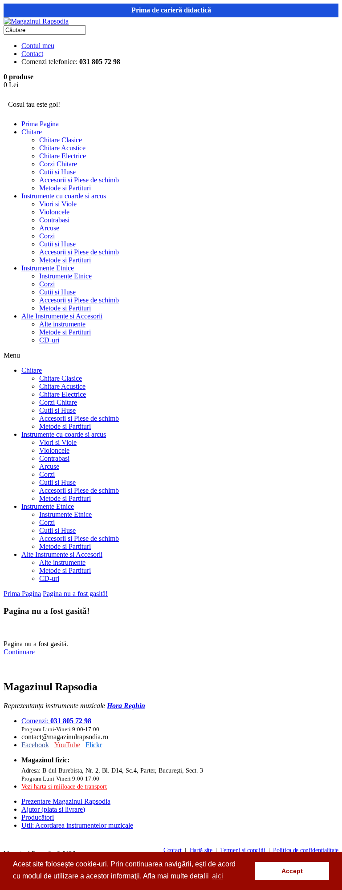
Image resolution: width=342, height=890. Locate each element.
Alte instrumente (62, 324)
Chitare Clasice (60, 140)
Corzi (47, 236)
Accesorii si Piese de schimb (79, 180)
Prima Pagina (40, 124)
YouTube (67, 745)
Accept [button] (292, 870)
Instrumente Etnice (47, 268)
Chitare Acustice (62, 148)
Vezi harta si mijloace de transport (64, 786)
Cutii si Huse (57, 172)
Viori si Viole (58, 204)
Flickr (94, 745)
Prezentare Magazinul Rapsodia (65, 801)
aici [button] (217, 876)
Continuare (19, 652)
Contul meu (37, 45)
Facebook (35, 745)
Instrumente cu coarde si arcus (63, 196)
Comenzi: (56, 721)
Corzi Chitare (58, 164)
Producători (37, 817)
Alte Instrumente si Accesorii (61, 316)
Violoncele (54, 212)
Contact (32, 53)
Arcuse (49, 228)
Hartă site (201, 850)
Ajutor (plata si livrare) (53, 809)
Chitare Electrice (62, 156)
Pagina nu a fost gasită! (75, 593)
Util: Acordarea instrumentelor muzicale (77, 825)
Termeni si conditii (242, 850)
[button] (246, 870)
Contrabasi (54, 220)
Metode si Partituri (65, 188)
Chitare (31, 132)
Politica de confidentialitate (305, 850)
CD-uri (49, 340)
